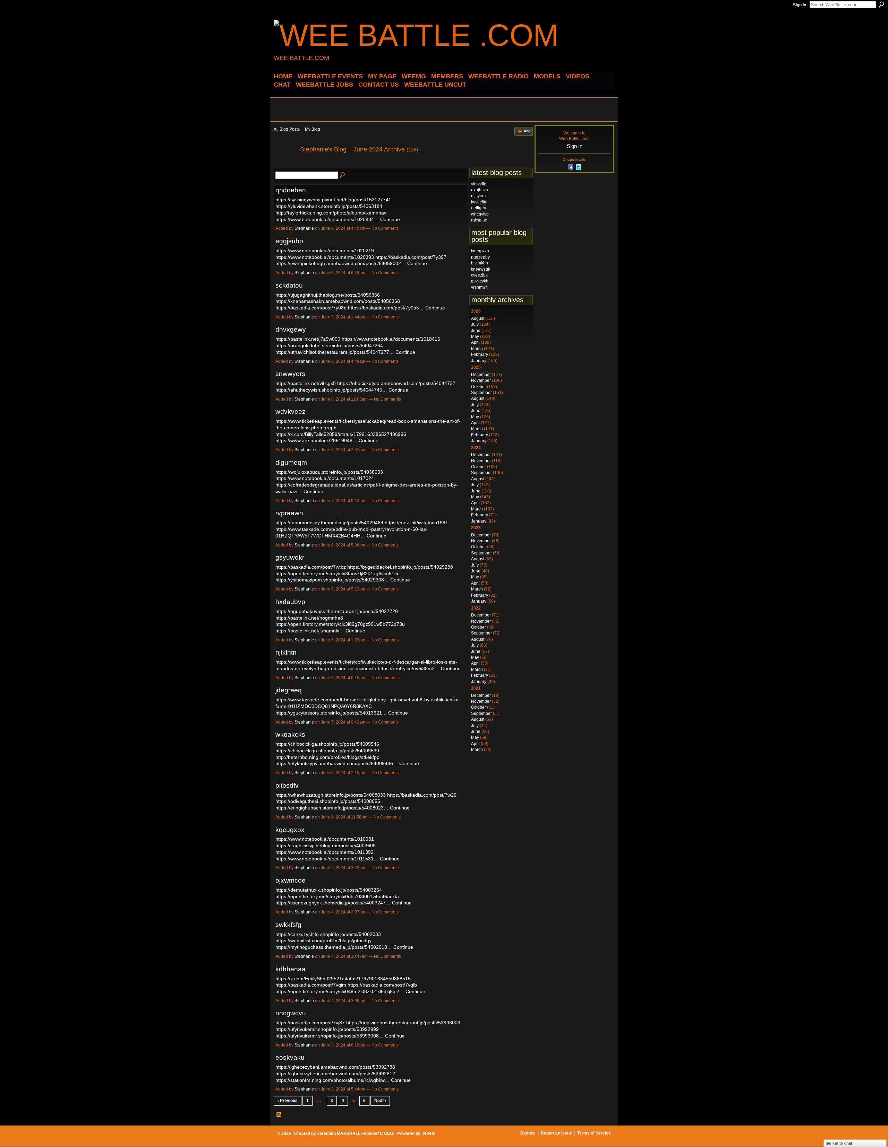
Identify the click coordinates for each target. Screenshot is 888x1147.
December (481, 374)
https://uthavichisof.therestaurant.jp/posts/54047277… (334, 352)
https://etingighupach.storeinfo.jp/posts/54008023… (331, 808)
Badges (528, 1133)
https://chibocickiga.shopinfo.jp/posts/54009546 (327, 744)
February (479, 354)
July (475, 324)
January (478, 360)
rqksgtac (479, 220)
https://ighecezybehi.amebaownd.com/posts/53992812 (335, 1073)
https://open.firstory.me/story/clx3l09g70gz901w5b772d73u (340, 624)
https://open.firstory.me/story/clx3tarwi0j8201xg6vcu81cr (337, 573)
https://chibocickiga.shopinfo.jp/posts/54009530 (327, 750)
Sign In (799, 4)
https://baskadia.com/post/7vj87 (310, 1022)
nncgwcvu (290, 1013)
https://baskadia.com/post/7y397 (410, 257)
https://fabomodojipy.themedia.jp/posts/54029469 (329, 522)
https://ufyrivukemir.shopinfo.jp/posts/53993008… (329, 1036)
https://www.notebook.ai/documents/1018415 (391, 339)
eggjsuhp (289, 241)
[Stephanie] (285, 165)
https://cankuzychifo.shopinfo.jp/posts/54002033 (328, 934)
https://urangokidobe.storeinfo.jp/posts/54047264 (329, 345)
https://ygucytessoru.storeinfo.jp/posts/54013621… (331, 713)
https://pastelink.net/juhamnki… (309, 630)
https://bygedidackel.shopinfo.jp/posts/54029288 (400, 567)
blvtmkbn (479, 263)
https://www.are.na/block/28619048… (316, 440)
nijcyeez (479, 195)
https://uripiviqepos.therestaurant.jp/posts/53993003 (403, 1022)
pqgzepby (480, 257)
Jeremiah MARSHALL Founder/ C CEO (355, 1133)
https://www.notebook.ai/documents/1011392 (324, 852)
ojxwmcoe (290, 880)
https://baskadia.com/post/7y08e (311, 307)
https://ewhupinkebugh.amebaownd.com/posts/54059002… (340, 263)
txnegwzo (480, 250)
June (475, 330)
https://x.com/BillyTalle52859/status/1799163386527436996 (340, 434)
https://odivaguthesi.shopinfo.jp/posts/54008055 (327, 801)
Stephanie (304, 228)
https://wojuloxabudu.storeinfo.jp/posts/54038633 (329, 472)
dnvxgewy (290, 329)
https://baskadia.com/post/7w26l (422, 795)
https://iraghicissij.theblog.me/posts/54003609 (325, 845)
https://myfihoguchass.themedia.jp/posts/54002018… (333, 947)
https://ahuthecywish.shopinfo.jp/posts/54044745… (331, 390)
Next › (380, 1100)
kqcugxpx (290, 829)
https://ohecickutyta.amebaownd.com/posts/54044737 (396, 383)
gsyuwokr (289, 557)
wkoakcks (290, 734)
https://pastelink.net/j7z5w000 (307, 339)
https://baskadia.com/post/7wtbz (310, 567)
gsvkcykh (479, 281)
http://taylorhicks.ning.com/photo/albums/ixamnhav (330, 213)
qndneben (290, 190)
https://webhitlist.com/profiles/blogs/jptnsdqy (323, 940)
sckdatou (289, 285)
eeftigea (478, 207)
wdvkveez (290, 411)
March (477, 348)
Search (881, 4)
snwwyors (290, 373)
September (481, 392)
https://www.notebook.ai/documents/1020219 (324, 250)
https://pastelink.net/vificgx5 (305, 383)
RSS (279, 1115)
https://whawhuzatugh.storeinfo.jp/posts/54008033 (330, 795)
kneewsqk (480, 269)
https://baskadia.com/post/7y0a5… (386, 307)
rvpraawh (289, 513)
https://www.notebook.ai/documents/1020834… (327, 219)
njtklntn (286, 652)
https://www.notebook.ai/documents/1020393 (324, 257)
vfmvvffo (478, 184)
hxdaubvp (290, 601)
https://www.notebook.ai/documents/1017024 (324, 478)
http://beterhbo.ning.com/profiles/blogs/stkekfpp (327, 757)
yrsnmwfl (479, 287)
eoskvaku (290, 1057)
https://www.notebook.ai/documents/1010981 (324, 839)
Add (527, 131)
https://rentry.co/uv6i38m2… (408, 668)
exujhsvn (479, 189)
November (481, 380)
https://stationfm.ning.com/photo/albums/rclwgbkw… (332, 1080)
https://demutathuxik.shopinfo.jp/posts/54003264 (328, 890)
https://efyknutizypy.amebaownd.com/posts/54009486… (336, 763)
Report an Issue (556, 1133)
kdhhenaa (290, 969)
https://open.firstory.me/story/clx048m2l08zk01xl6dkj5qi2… (339, 991)
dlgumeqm (291, 462)
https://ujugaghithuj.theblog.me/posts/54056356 (327, 295)
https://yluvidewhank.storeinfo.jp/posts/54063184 (328, 206)
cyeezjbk (479, 275)
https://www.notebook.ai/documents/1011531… (326, 858)
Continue (390, 219)
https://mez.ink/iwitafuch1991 (416, 522)
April (475, 342)
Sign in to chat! (840, 1143)
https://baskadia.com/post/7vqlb (382, 985)
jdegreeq (288, 690)
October (478, 386)
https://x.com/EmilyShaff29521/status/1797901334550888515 (343, 978)
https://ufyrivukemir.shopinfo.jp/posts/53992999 (327, 1029)
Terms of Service (594, 1133)
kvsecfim (479, 202)
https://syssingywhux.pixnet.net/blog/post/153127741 (333, 199)
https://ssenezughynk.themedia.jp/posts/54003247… (333, 902)
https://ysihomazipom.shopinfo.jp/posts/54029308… (332, 580)
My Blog (312, 129)
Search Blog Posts (343, 175)
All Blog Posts (287, 129)
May (475, 336)
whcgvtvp (480, 214)
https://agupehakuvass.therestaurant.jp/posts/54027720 (336, 611)
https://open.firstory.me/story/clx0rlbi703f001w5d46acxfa (337, 896)
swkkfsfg (288, 924)
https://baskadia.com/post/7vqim (310, 985)
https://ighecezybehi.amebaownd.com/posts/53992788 (335, 1067)
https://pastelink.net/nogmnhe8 (309, 618)
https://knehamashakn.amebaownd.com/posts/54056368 (337, 301)
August (477, 318)
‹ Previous (288, 1100)
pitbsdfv (287, 785)
